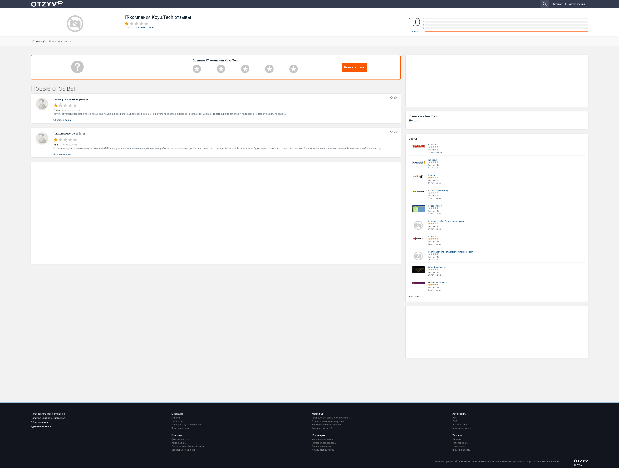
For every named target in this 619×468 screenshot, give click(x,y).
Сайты (415, 120)
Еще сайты (415, 296)
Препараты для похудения (186, 424)
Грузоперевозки (180, 439)
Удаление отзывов (41, 426)
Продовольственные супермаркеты (331, 417)
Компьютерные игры (323, 449)
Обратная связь (40, 422)
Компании (177, 435)
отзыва (413, 31)
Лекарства (177, 421)
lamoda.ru (432, 160)
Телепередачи (460, 443)
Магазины (317, 414)
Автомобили (459, 414)
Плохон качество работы (69, 133)
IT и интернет (319, 435)
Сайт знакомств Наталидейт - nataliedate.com (450, 252)
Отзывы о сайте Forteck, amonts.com (446, 221)
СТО (454, 421)
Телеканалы (459, 446)
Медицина (177, 414)
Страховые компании (183, 449)
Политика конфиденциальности (48, 418)
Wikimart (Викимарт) (438, 190)
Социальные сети (321, 446)
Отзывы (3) (39, 41)
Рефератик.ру (435, 206)
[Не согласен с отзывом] (391, 97)
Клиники (176, 417)
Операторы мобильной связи (188, 446)
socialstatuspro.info (437, 282)
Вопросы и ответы (60, 41)
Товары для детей (322, 428)
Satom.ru (432, 236)
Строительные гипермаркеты (328, 421)
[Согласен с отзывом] (396, 97)
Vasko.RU (432, 144)
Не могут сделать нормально (72, 99)
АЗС (454, 417)
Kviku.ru (431, 175)
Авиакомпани (179, 443)
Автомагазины (460, 424)
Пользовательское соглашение (48, 414)
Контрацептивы (180, 428)
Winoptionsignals (436, 267)
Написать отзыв (354, 67)
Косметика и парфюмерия (326, 424)
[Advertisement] (216, 213)
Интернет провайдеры (324, 443)
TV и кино (457, 435)
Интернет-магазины (322, 439)
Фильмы (456, 439)
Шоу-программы (461, 449)
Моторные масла (461, 428)
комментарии (63, 120)
